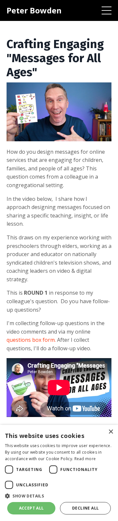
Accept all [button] (31, 508)
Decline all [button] (85, 508)
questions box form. (31, 339)
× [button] (110, 431)
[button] (59, 496)
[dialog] (59, 473)
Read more (85, 458)
